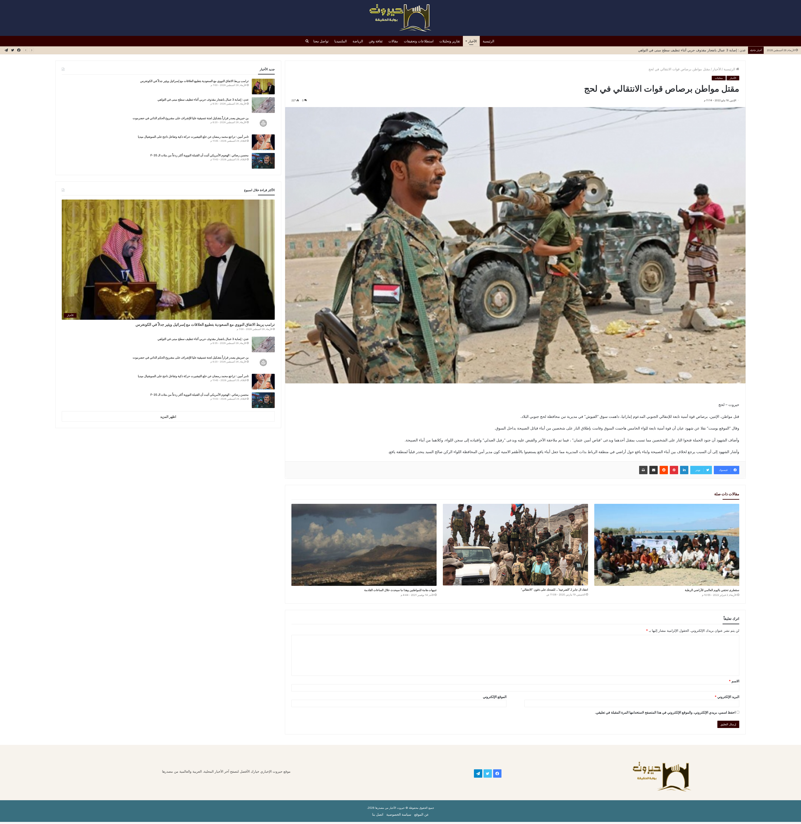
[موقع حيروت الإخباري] (400, 18)
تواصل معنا (321, 41)
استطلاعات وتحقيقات (418, 41)
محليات (719, 78)
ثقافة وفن (376, 41)
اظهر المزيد (168, 417)
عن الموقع (421, 814)
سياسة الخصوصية (398, 814)
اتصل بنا (377, 814)
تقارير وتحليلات (449, 41)
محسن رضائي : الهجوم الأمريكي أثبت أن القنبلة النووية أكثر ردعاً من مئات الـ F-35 (199, 155)
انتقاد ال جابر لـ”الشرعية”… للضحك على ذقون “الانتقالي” (554, 589)
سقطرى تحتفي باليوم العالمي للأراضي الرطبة (712, 590)
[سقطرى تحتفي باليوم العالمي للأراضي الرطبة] (666, 545)
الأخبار (472, 41)
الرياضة (358, 41)
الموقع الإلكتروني (494, 697)
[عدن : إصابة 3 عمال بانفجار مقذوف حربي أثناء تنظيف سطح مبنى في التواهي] (263, 105)
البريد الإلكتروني (727, 697)
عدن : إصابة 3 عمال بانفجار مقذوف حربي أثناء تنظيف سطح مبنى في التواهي (203, 99)
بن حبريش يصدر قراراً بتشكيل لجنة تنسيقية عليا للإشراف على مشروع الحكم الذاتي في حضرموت (678, 50)
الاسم (734, 681)
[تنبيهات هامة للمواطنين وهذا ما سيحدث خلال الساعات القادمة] (364, 545)
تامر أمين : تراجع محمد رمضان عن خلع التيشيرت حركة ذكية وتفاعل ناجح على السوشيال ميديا (193, 136)
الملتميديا (340, 41)
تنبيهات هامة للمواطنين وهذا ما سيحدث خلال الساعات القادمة (400, 590)
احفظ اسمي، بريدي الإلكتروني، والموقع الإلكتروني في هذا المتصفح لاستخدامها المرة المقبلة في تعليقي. (665, 712)
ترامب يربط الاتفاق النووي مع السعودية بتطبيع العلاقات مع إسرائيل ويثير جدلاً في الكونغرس (194, 81)
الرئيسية (488, 41)
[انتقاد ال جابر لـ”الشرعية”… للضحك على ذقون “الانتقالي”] (515, 544)
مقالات (393, 41)
